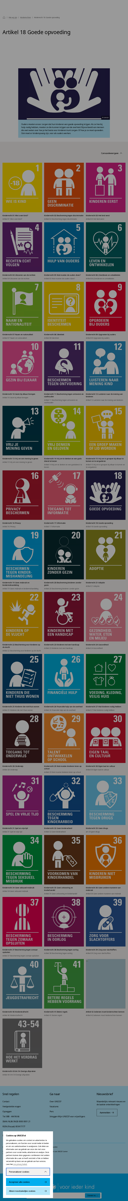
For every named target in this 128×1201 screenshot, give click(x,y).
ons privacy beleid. (20, 1164)
